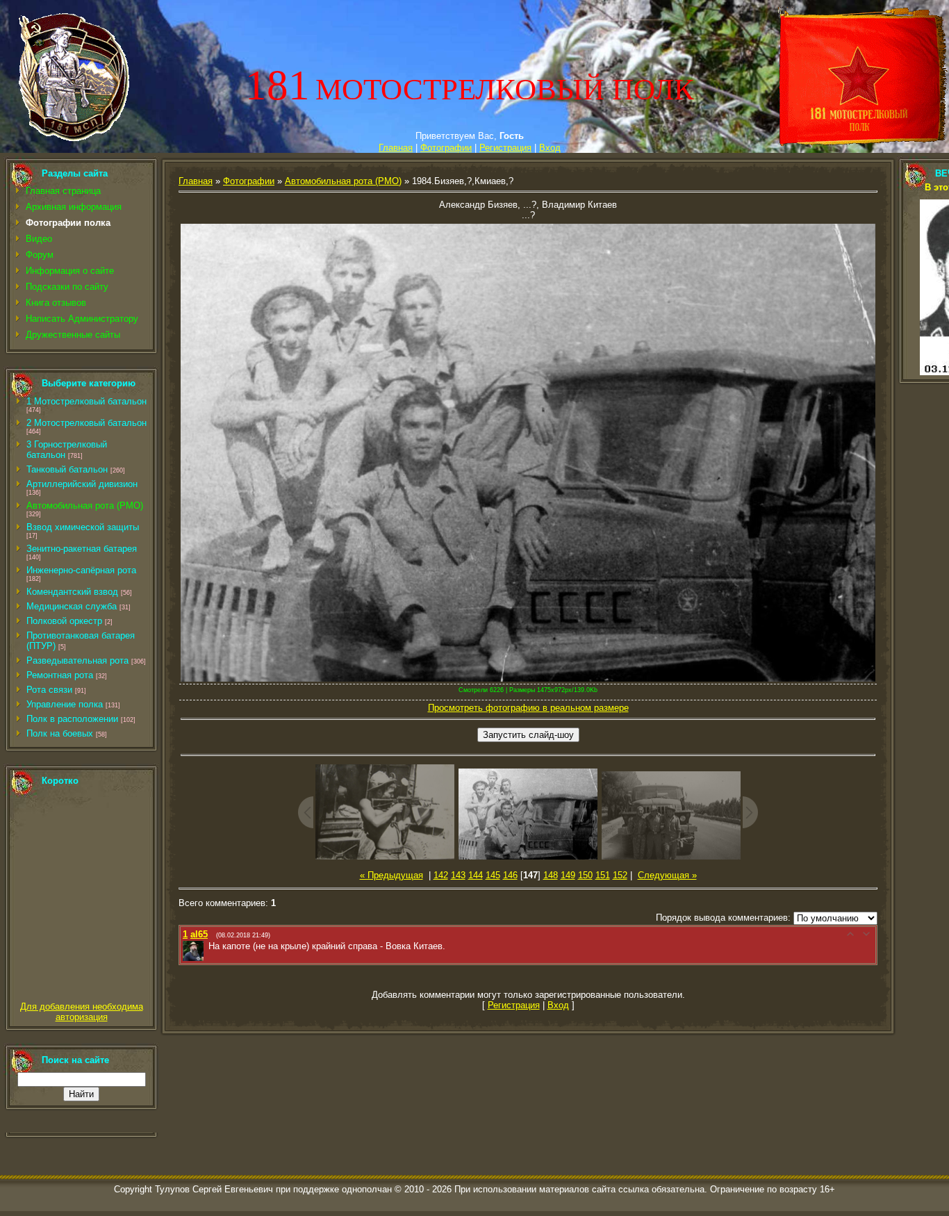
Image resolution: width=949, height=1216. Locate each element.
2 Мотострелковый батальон (86, 423)
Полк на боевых (59, 733)
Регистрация (505, 147)
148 (550, 875)
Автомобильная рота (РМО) (84, 505)
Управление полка (64, 704)
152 (620, 875)
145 (493, 875)
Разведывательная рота (77, 660)
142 (441, 875)
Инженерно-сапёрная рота (81, 570)
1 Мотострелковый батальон (86, 401)
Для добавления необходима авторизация (81, 1011)
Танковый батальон (67, 469)
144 (475, 875)
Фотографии (446, 147)
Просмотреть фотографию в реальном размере (528, 708)
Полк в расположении (72, 719)
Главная (396, 147)
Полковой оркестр (64, 621)
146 (510, 875)
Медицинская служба (71, 606)
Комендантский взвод (72, 591)
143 (458, 875)
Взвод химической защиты (82, 527)
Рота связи (49, 689)
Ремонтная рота (59, 675)
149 (568, 875)
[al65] (207, 946)
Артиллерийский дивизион (82, 484)
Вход (550, 147)
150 (585, 875)
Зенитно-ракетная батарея (81, 548)
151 (602, 875)
